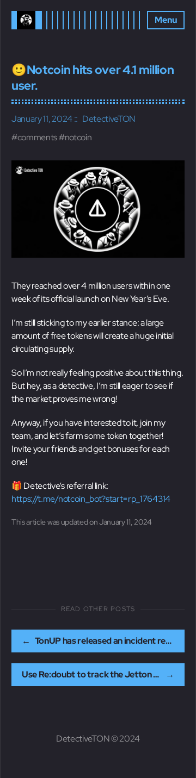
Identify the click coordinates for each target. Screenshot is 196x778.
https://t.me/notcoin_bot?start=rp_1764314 (90, 499)
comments (37, 137)
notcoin (78, 137)
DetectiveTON (109, 119)
